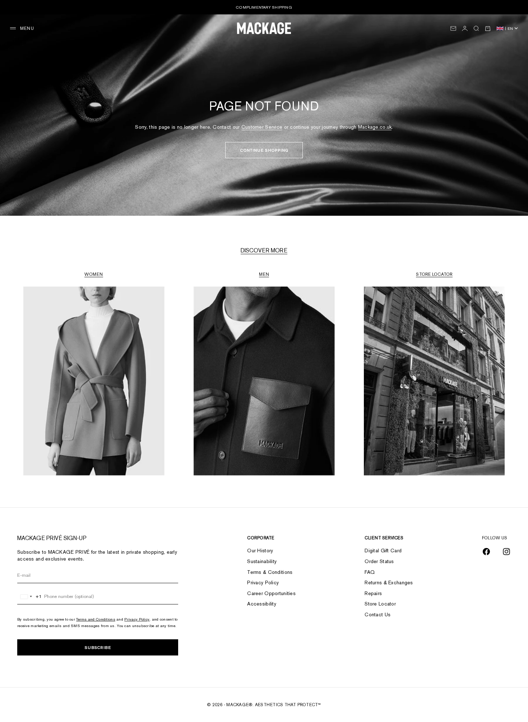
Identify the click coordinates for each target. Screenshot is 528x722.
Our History (260, 550)
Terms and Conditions (95, 619)
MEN (264, 274)
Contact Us (377, 614)
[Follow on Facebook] (486, 551)
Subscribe (97, 647)
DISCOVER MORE (264, 250)
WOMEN (93, 274)
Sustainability (262, 561)
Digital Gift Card (383, 550)
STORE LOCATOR (434, 274)
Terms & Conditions (269, 572)
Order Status (379, 561)
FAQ (370, 572)
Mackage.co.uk (375, 127)
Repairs (373, 593)
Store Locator (380, 603)
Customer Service (261, 127)
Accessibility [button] (261, 603)
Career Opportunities (271, 593)
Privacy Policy (136, 619)
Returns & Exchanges (389, 582)
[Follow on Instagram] (506, 551)
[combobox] (30, 596)
